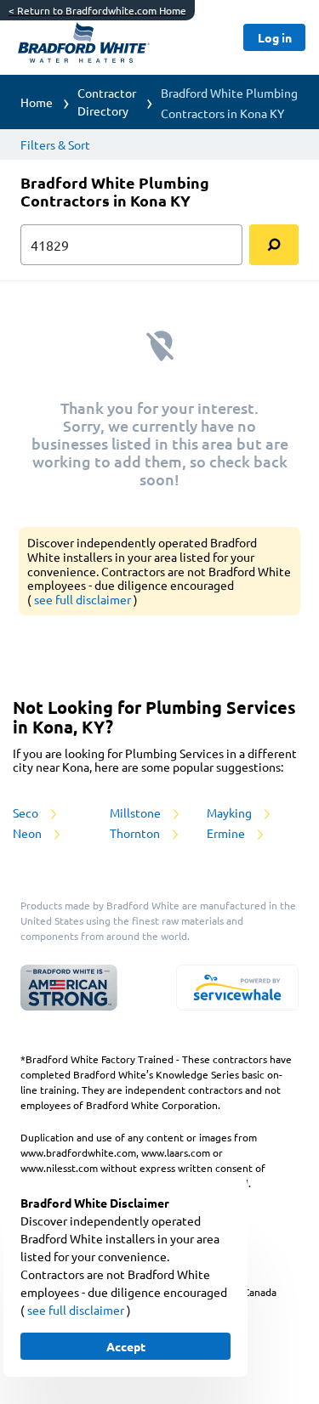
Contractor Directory (106, 101)
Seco (27, 812)
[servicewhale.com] (237, 988)
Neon (28, 833)
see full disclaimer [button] (84, 599)
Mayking (230, 812)
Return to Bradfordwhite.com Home (97, 10)
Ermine (227, 833)
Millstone (136, 812)
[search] (274, 244)
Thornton (136, 833)
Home (36, 102)
